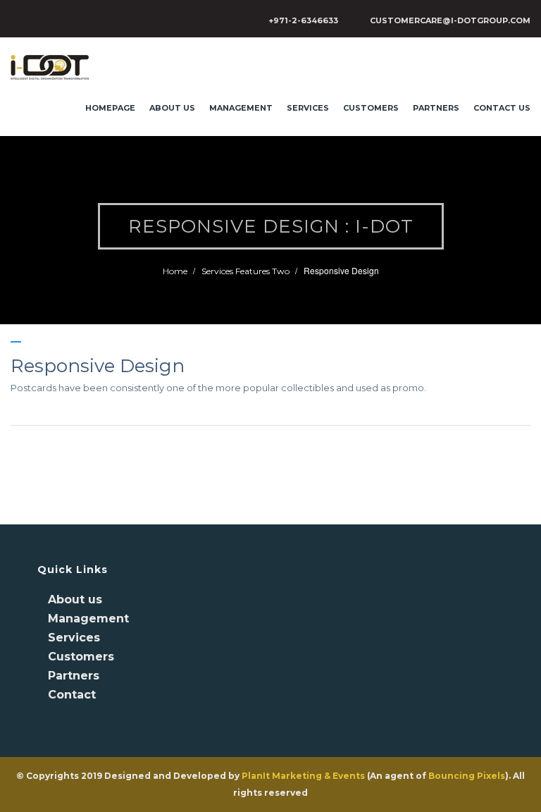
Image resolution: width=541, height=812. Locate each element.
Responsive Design (98, 366)
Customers (371, 108)
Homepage (110, 108)
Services (74, 637)
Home (175, 271)
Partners (436, 108)
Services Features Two (245, 271)
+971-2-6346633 (303, 20)
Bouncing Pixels (466, 775)
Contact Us (501, 108)
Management (241, 108)
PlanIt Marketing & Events (303, 775)
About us (172, 108)
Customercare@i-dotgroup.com (450, 20)
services (308, 108)
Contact (72, 694)
